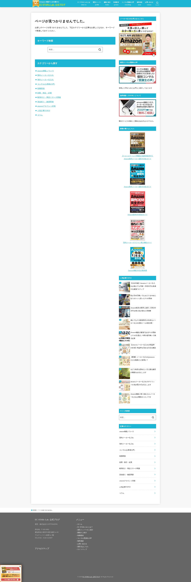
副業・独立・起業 (44, 93)
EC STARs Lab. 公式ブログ (91, 577)
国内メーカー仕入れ (45, 75)
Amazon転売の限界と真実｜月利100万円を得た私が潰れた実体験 (143, 309)
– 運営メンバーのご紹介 (84, 530)
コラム (40, 115)
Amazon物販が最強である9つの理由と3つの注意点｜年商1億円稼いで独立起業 (143, 335)
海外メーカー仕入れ (45, 80)
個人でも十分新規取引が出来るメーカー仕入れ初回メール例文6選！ (143, 321)
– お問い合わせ (81, 544)
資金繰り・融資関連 (45, 102)
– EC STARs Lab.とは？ (84, 527)
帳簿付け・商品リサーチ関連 (49, 97)
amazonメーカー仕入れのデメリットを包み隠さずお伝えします (143, 383)
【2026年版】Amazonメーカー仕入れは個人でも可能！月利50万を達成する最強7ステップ (143, 286)
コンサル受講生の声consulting (128, 3)
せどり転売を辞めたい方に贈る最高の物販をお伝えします (143, 370)
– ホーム (79, 524)
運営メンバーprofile (97, 3)
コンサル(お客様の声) (46, 84)
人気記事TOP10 (43, 110)
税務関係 (41, 88)
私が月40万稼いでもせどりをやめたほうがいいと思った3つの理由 (143, 297)
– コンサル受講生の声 (84, 538)
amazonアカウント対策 (46, 106)
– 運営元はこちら (82, 546)
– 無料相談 (80, 541)
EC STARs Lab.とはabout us (83, 3)
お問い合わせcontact (149, 3)
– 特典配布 (80, 535)
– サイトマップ (81, 549)
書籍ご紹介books (107, 3)
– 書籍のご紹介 (81, 532)
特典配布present (116, 3)
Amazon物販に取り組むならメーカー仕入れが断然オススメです (143, 395)
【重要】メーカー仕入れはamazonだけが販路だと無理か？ (143, 358)
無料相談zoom (139, 3)
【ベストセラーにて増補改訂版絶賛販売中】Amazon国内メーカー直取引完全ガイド (137, 157)
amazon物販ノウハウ (45, 71)
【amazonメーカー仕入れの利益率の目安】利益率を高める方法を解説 (143, 346)
